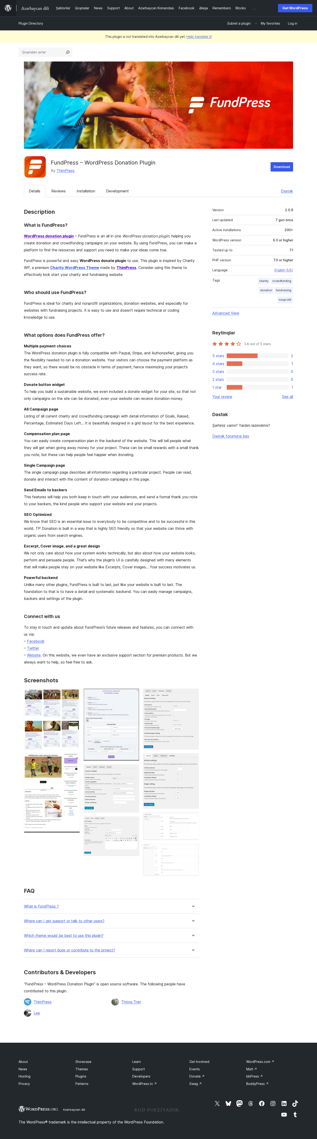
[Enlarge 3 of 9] (133, 694)
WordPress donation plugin (49, 236)
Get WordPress (295, 8)
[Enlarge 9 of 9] (192, 850)
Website (34, 655)
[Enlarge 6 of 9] (192, 694)
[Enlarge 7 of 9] (192, 759)
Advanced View (225, 313)
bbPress (254, 1076)
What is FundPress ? (41, 906)
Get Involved (199, 1062)
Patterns (81, 1084)
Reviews (58, 191)
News (23, 1069)
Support (138, 1069)
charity (263, 281)
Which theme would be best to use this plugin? (64, 935)
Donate (197, 1076)
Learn (136, 1062)
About (23, 1062)
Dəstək (287, 191)
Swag (195, 1084)
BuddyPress (257, 1084)
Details (34, 191)
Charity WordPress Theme (74, 267)
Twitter (33, 648)
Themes (81, 1069)
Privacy (24, 1084)
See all (287, 396)
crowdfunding (281, 281)
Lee (37, 1013)
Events (194, 1069)
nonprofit (285, 299)
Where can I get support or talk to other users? (64, 921)
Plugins (80, 1076)
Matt (251, 1069)
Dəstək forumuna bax (230, 436)
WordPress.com (260, 1062)
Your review (222, 396)
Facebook (36, 641)
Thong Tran (131, 1002)
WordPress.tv (144, 1084)
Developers (141, 1076)
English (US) (284, 270)
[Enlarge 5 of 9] (133, 822)
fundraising (283, 290)
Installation (86, 191)
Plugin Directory (31, 23)
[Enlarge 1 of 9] (73, 694)
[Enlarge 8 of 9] (192, 818)
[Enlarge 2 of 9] (73, 759)
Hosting (24, 1076)
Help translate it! (199, 37)
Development (117, 191)
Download (282, 167)
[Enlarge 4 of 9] (133, 770)
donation (266, 290)
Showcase (83, 1062)
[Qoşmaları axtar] (67, 52)
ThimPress (65, 170)
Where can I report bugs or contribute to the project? (69, 950)
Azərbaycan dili (74, 1109)
